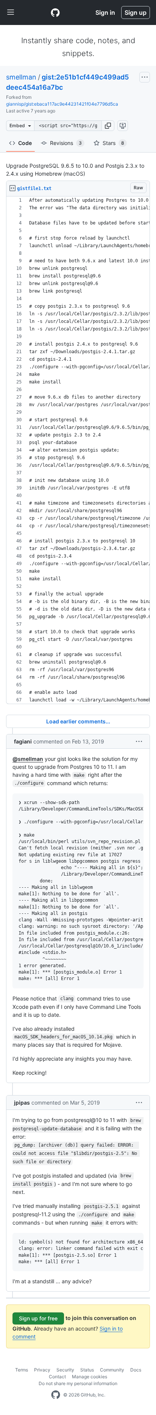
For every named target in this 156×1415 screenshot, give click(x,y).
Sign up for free (38, 1318)
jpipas (22, 1102)
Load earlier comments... (78, 721)
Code (25, 143)
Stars (113, 143)
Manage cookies (89, 1376)
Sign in (105, 12)
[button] (107, 125)
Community (112, 1370)
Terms (21, 1370)
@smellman (27, 759)
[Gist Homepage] (55, 12)
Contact (57, 1376)
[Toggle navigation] (10, 12)
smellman (21, 77)
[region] (78, 450)
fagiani (23, 741)
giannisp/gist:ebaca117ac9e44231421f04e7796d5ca (62, 104)
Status (87, 1370)
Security (65, 1370)
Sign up (136, 12)
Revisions (66, 143)
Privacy (42, 1370)
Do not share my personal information (78, 1383)
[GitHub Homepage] (55, 1395)
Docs (135, 1370)
